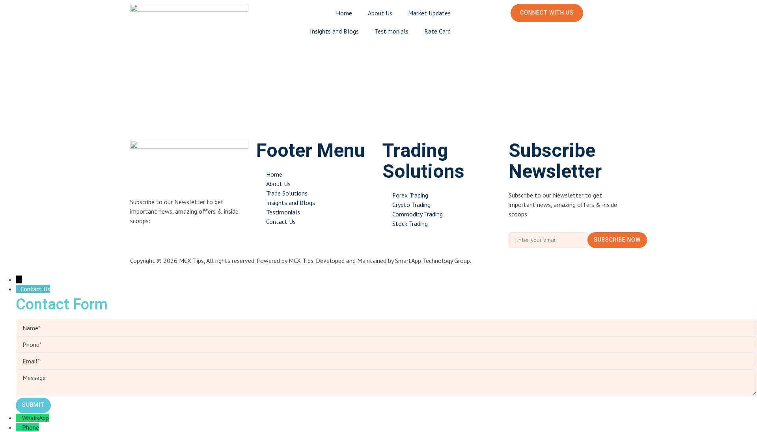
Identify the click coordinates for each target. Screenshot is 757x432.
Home (344, 13)
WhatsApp (35, 418)
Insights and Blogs (334, 31)
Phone (30, 427)
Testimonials (391, 31)
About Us (380, 13)
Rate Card (437, 31)
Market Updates (429, 13)
